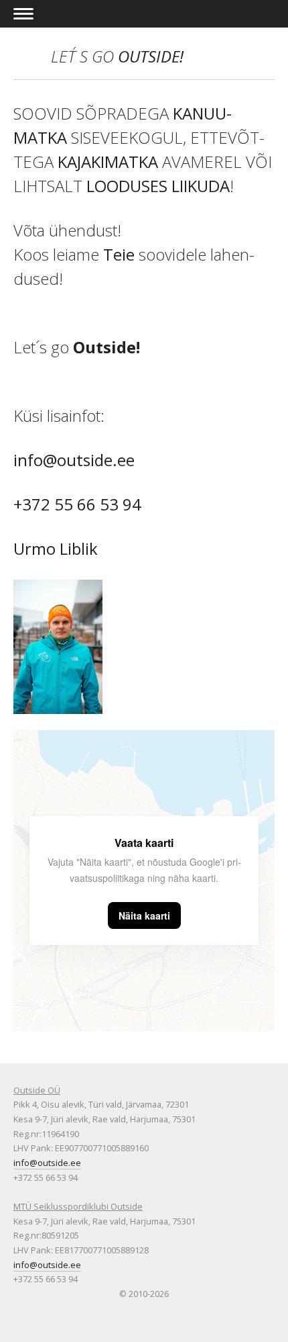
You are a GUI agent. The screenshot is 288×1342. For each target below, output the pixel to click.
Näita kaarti (144, 915)
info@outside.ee (76, 460)
